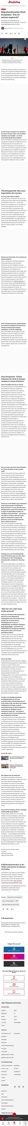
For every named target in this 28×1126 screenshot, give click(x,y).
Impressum (4, 1091)
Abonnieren (4, 1071)
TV (14, 1013)
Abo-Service (4, 1074)
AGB (2, 1094)
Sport (15, 1010)
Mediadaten (17, 1065)
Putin (9, 741)
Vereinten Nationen (18, 281)
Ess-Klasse (3, 1048)
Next (27, 49)
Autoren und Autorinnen (6, 1065)
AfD (15, 586)
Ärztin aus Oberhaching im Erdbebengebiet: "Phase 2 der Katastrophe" (16, 766)
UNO (17, 901)
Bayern (3, 1016)
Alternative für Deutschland (15, 897)
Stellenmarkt (17, 1033)
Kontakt (3, 1080)
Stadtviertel (4, 1013)
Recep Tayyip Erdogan (7, 626)
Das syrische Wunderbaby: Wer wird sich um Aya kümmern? (17, 757)
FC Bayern (3, 1019)
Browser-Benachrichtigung (7, 1045)
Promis (3, 1025)
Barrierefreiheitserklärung (7, 1100)
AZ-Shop (16, 1068)
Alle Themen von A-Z (6, 1033)
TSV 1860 (3, 1022)
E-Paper (3, 1077)
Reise (15, 1019)
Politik (6, 5)
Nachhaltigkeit (17, 1022)
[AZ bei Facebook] (15, 1086)
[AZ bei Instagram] (19, 1086)
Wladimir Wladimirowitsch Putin (10, 904)
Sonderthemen (17, 1074)
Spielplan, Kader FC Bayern (7, 1054)
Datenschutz (4, 1097)
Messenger (4, 1039)
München (3, 1010)
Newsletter (3, 1036)
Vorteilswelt (4, 1051)
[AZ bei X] (23, 1086)
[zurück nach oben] (14, 1114)
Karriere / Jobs (4, 1068)
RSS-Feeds (3, 1042)
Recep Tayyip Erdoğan (8, 901)
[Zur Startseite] (14, 3)
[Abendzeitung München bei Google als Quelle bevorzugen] (19, 33)
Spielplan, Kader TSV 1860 (7, 1057)
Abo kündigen (4, 1103)
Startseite (2, 5)
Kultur (15, 1016)
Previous (1, 49)
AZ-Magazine (17, 1071)
